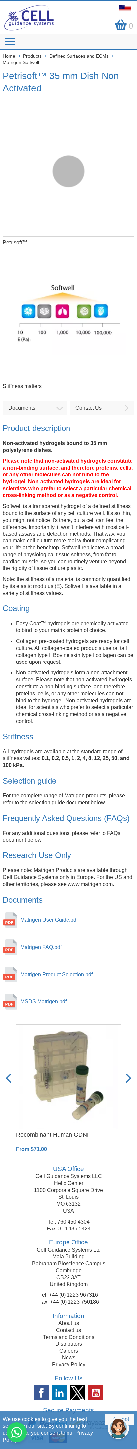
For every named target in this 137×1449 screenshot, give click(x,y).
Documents (21, 407)
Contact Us (88, 407)
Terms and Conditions (68, 1337)
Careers (68, 1351)
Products (32, 56)
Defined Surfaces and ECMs (79, 56)
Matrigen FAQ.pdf (41, 947)
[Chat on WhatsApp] (17, 1432)
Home (9, 56)
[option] (68, 1088)
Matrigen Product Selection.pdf (56, 974)
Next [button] (128, 1078)
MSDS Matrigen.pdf (43, 1001)
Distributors (68, 1344)
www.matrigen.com (90, 884)
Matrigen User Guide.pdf (49, 920)
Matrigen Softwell (21, 62)
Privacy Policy (68, 1364)
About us (68, 1323)
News (68, 1357)
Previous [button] (8, 1078)
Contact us (68, 1330)
